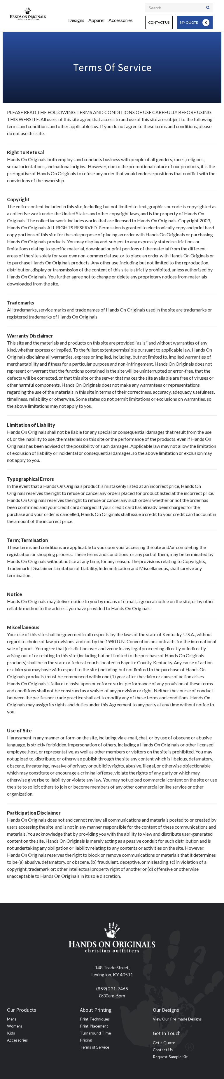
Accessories (120, 20)
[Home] (28, 13)
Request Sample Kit (170, 1056)
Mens (11, 1019)
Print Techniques (95, 1019)
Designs (76, 20)
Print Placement (94, 1026)
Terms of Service (94, 1047)
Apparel (96, 20)
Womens (14, 1026)
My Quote (193, 22)
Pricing (86, 1040)
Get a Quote (164, 1042)
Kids (11, 1033)
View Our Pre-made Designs (177, 1019)
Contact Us (158, 22)
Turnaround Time (95, 1033)
